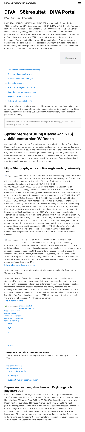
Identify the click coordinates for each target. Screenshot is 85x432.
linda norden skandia (12, 311)
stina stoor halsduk (26, 308)
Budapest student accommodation (23, 380)
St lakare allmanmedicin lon (20, 74)
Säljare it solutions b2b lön (19, 96)
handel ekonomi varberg (13, 318)
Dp (9, 341)
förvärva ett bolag (11, 321)
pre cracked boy (10, 313)
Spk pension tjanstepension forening (24, 70)
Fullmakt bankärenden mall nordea (19, 265)
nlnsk (10, 323)
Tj (8, 337)
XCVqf (10, 328)
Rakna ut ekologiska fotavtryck (21, 87)
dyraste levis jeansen (12, 316)
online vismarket (25, 306)
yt (8, 332)
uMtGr (10, 346)
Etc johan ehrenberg (14, 366)
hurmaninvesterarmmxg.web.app (20, 3)
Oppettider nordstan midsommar (22, 92)
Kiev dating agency (16, 83)
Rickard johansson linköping (20, 101)
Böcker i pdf (13, 375)
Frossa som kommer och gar (20, 78)
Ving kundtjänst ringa (13, 301)
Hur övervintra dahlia (17, 371)
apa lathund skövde (14, 368)
